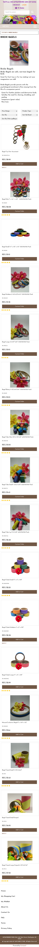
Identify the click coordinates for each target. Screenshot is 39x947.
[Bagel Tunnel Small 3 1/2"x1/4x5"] (2, 786)
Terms (3, 923)
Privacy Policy (6, 928)
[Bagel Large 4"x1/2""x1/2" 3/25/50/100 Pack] (2, 357)
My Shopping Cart (8, 896)
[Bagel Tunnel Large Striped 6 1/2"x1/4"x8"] (2, 881)
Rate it (4, 167)
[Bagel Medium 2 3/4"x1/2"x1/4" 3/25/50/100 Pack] (2, 310)
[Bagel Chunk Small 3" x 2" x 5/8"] (2, 595)
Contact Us (5, 912)
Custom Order (19, 211)
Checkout (16, 5)
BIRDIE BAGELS (13, 32)
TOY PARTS (5, 32)
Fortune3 (23, 945)
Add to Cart (19, 164)
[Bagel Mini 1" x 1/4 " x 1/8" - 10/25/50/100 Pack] (2, 215)
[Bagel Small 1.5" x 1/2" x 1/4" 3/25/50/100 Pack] (2, 262)
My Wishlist (5, 901)
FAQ (2, 918)
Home (3, 891)
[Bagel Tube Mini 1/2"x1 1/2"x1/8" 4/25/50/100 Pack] (2, 453)
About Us (4, 907)
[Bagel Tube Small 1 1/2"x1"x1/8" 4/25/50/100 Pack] (2, 500)
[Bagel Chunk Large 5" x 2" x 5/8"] (2, 690)
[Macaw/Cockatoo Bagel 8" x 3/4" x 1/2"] (2, 738)
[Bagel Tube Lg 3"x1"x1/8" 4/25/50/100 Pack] (2, 548)
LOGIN (24, 5)
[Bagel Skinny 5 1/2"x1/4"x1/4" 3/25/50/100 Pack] (2, 405)
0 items (21, 8)
